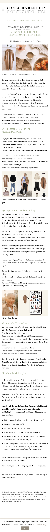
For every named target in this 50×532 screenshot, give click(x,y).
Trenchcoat (9, 501)
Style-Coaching (26, 237)
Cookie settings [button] (42, 524)
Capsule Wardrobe (30, 497)
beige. (42, 494)
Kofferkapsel (27, 26)
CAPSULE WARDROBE (14, 26)
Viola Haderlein (35, 41)
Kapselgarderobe (12, 499)
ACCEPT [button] (25, 528)
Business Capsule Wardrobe (17, 497)
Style (32, 29)
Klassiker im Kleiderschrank (37, 499)
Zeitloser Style (17, 501)
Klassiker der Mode (23, 499)
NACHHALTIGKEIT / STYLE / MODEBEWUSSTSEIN (27, 28)
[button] (3, 9)
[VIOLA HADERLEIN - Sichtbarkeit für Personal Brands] (26, 9)
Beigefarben (5, 497)
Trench (3, 501)
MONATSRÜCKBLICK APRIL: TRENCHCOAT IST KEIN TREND (25, 33)
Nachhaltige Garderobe (39, 492)
